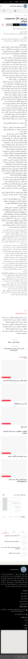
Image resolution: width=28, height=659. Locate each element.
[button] (15, 11)
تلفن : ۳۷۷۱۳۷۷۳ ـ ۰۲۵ (19, 614)
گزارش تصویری (23, 603)
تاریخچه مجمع (24, 596)
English (16, 1)
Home (25, 15)
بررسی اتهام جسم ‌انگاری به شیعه (17, 456)
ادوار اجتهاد (24, 427)
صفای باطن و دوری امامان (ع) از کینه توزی (15, 380)
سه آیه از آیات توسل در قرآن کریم (12, 535)
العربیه (10, 1)
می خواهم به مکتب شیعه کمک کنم (12, 541)
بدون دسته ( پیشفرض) (18, 15)
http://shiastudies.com (21, 313)
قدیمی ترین (17, 516)
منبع (26, 310)
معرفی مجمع (24, 593)
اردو (5, 1)
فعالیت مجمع (24, 598)
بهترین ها (23, 516)
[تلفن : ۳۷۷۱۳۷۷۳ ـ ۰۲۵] (26, 614)
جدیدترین (11, 516)
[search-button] (4, 10)
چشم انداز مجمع (23, 601)
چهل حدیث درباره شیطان (14, 553)
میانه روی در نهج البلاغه (20, 403)
